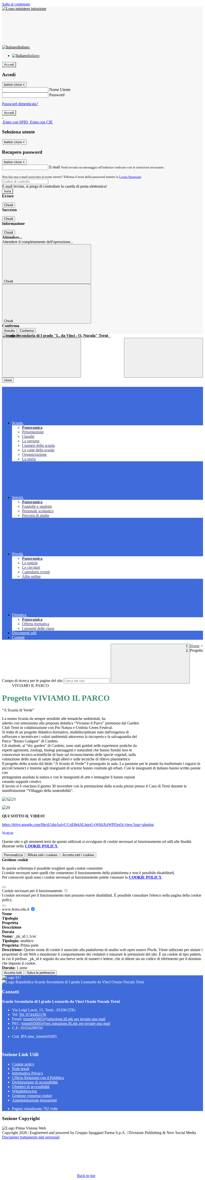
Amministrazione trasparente (34, 1100)
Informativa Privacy (27, 1073)
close (8, 380)
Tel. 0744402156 (32, 1014)
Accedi (9, 64)
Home (195, 646)
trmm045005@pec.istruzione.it (66, 1023)
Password (56, 95)
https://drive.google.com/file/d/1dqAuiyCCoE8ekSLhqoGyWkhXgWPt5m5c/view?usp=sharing (78, 824)
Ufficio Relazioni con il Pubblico (38, 1078)
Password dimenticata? (20, 104)
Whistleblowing (24, 1091)
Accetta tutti (78, 855)
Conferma (27, 331)
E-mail (54, 167)
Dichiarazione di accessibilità (35, 1082)
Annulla (9, 331)
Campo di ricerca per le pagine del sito (32, 680)
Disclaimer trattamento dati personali (31, 1137)
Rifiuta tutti (43, 855)
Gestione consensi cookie (32, 1096)
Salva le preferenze (41, 973)
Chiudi (8, 205)
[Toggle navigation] (41, 358)
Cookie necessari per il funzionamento (32, 891)
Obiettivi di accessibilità (31, 1087)
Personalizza (13, 855)
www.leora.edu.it (16, 909)
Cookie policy (23, 1064)
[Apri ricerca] (163, 358)
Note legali (20, 1069)
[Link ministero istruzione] (24, 8)
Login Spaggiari (130, 177)
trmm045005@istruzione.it (64, 1019)
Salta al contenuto (16, 4)
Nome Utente (59, 89)
